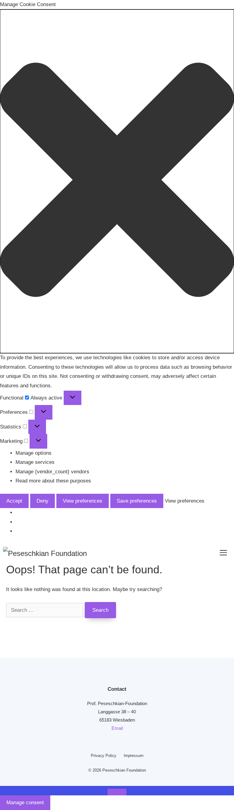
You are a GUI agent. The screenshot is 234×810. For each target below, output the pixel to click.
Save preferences (137, 501)
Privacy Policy (103, 755)
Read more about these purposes (53, 481)
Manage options (33, 453)
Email (117, 728)
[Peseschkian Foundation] (45, 553)
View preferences (82, 501)
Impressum (134, 755)
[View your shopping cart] (200, 553)
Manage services (35, 462)
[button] (117, 181)
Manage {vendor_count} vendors (52, 472)
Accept (14, 501)
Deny (42, 501)
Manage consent (25, 802)
